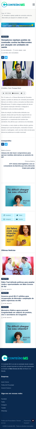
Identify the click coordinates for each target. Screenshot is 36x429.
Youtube (3, 408)
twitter (20, 215)
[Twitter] (6, 57)
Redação (9, 50)
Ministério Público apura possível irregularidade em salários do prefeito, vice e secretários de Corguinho (16, 312)
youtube (21, 219)
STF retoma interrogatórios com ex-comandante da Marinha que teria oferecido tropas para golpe (19, 166)
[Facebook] (2, 57)
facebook (8, 215)
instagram (8, 219)
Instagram (4, 405)
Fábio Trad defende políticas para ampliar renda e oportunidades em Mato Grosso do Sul (17, 284)
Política (9, 13)
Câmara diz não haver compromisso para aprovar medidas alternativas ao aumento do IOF (17, 155)
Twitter (3, 402)
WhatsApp (4, 411)
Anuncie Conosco (6, 388)
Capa (2, 13)
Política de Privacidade (7, 385)
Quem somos (5, 382)
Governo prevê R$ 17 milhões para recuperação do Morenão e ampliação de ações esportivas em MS (17, 298)
